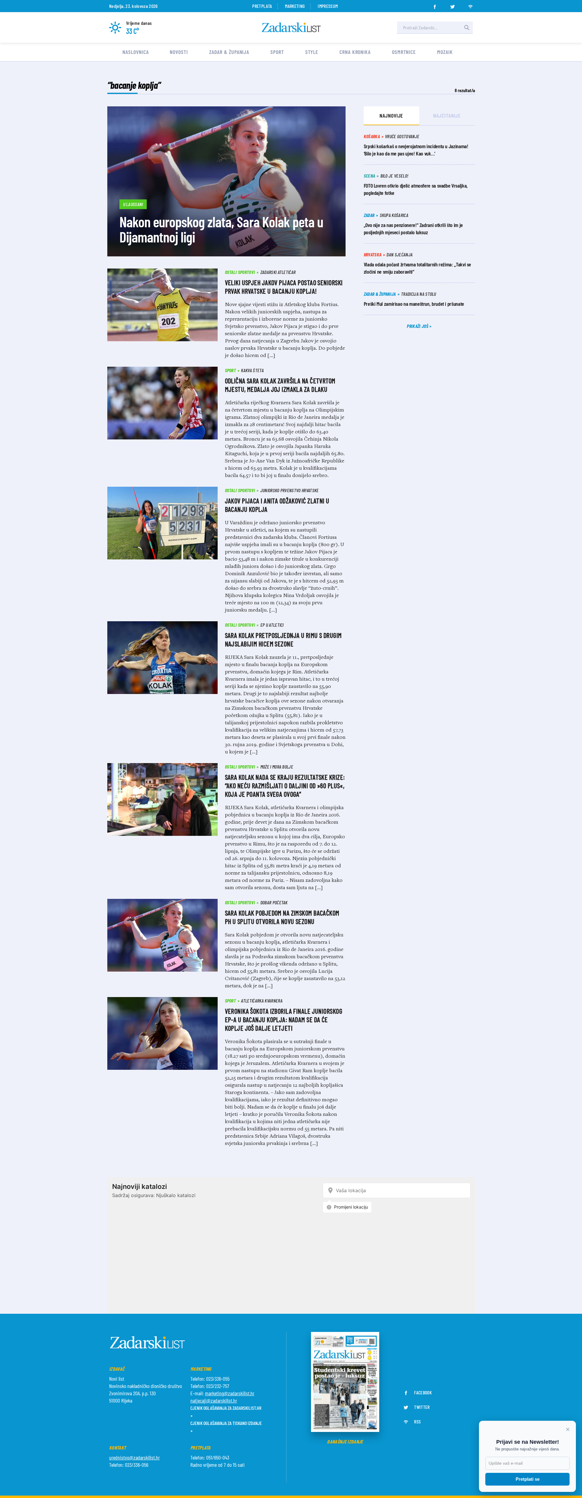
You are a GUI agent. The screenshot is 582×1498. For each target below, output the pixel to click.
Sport (277, 51)
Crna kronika (355, 51)
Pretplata (262, 6)
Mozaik (445, 51)
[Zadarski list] (291, 27)
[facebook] (434, 4)
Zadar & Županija (229, 51)
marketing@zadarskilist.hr (229, 1393)
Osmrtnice (404, 51)
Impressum (328, 6)
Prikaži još (418, 326)
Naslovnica (135, 51)
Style (312, 51)
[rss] (470, 4)
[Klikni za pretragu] (467, 28)
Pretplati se (528, 1479)
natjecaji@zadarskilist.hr (213, 1400)
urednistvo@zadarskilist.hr (134, 1457)
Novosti (179, 51)
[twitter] (452, 4)
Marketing (295, 6)
